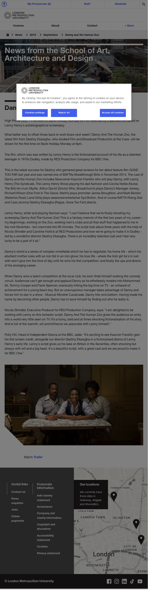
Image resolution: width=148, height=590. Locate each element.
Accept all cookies (113, 113)
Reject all (64, 113)
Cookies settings (35, 113)
